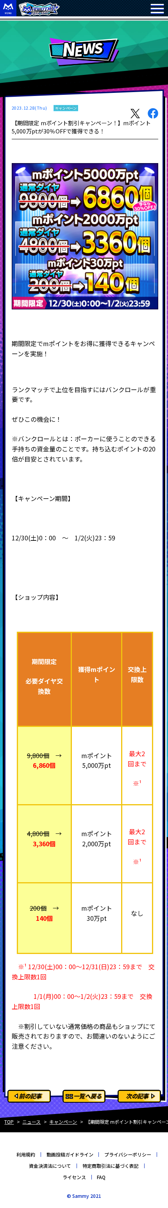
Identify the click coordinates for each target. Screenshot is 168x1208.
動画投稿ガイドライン (69, 1154)
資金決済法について (50, 1165)
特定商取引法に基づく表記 (110, 1165)
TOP (9, 1121)
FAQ (101, 1177)
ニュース (31, 1121)
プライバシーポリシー (127, 1154)
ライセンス (74, 1177)
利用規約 (25, 1154)
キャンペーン (63, 1121)
